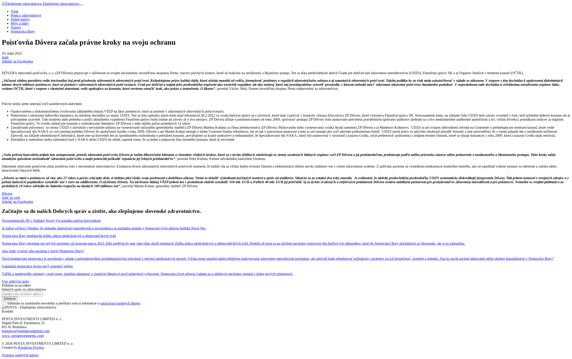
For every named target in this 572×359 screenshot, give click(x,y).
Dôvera (7, 193)
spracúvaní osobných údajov (120, 303)
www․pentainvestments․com (23, 336)
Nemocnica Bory (23, 31)
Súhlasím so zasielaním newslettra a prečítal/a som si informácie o (74, 303)
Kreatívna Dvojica (31, 347)
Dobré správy (20, 19)
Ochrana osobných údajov (20, 355)
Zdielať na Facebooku (17, 61)
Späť (5, 57)
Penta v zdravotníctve (26, 15)
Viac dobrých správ (15, 281)
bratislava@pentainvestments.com (26, 331)
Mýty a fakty (20, 23)
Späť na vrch (11, 197)
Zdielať (17, 202)
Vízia (14, 11)
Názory (16, 27)
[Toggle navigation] (82, 5)
